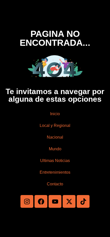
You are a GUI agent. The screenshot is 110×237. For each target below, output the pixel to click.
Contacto (55, 184)
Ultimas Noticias (55, 160)
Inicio (55, 114)
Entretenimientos (55, 172)
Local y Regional (55, 125)
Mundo (55, 149)
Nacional (55, 137)
